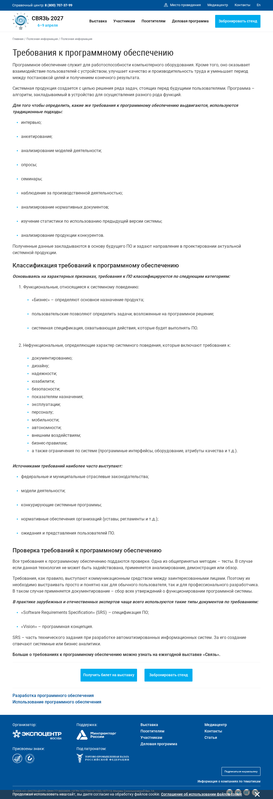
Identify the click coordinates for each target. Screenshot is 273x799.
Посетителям (154, 21)
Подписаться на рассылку (241, 771)
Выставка (98, 21)
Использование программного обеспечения (57, 701)
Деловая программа (190, 21)
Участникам (124, 21)
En (258, 5)
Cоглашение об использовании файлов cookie (201, 794)
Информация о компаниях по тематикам (229, 781)
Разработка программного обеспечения (53, 695)
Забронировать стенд (238, 21)
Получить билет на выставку (108, 675)
